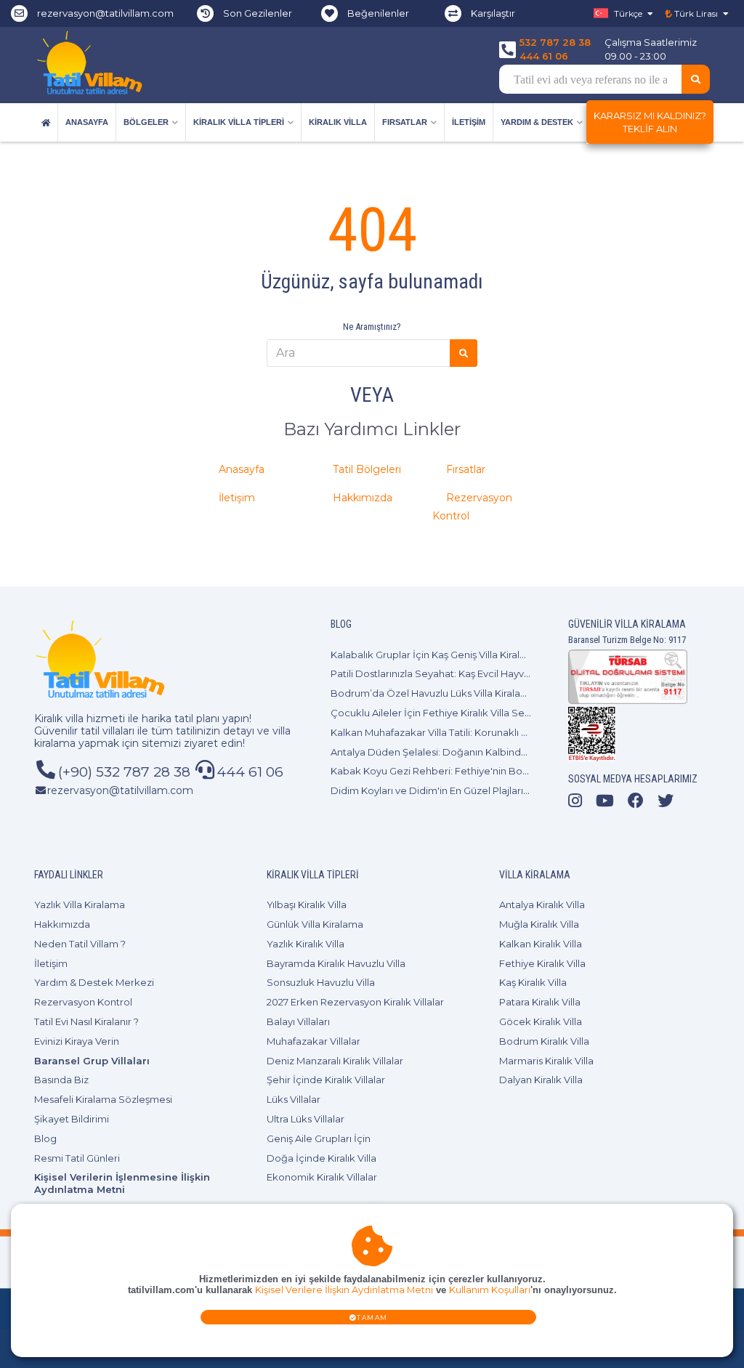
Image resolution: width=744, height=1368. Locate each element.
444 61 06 (543, 56)
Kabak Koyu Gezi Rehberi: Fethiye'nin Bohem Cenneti (457, 771)
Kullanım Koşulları (489, 1289)
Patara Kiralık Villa (540, 1002)
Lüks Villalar (293, 1099)
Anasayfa (86, 122)
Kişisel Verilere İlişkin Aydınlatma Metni (344, 1289)
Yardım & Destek (537, 122)
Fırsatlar (404, 122)
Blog (45, 1138)
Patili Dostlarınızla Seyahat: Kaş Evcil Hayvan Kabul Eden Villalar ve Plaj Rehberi (514, 673)
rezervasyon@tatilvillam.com (105, 13)
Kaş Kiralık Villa (533, 982)
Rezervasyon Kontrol (83, 1002)
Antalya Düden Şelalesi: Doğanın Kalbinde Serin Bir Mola (463, 752)
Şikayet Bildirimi (71, 1119)
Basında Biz (61, 1079)
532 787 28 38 (555, 42)
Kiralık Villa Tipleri (238, 122)
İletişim (468, 122)
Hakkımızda (362, 497)
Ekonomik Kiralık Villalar (322, 1177)
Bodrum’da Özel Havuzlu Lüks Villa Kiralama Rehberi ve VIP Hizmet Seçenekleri (517, 693)
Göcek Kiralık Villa (540, 1021)
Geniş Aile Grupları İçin (319, 1138)
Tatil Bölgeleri (367, 469)
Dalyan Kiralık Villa (541, 1079)
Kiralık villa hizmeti (79, 718)
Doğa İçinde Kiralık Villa (321, 1158)
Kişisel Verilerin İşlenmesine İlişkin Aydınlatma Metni (122, 1183)
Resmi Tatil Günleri (77, 1158)
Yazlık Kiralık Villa (305, 944)
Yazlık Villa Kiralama (79, 904)
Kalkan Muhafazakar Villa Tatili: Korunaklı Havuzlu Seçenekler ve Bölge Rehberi (516, 732)
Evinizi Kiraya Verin (76, 1041)
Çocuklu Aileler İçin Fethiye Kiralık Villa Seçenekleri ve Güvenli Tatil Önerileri (508, 713)
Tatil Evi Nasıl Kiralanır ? (86, 1021)
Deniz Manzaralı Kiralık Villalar (335, 1061)
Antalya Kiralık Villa (542, 904)
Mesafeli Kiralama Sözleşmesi (103, 1099)
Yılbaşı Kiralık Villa (307, 904)
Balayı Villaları (298, 1021)
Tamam (372, 1318)
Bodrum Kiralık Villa (544, 1041)
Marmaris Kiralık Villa (546, 1061)
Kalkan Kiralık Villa (540, 944)
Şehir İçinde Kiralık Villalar (326, 1079)
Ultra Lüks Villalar (305, 1119)
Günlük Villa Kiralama (315, 924)
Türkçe (628, 13)
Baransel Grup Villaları (92, 1061)
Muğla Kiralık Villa (539, 924)
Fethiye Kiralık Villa (542, 963)
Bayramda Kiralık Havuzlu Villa (336, 963)
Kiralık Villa (338, 122)
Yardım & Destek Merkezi (94, 982)
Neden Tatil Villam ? (80, 944)
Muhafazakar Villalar (313, 1041)
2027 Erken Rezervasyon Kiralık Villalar (355, 1002)
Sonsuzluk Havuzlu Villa (321, 982)
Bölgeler (146, 122)
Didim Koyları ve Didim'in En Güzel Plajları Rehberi (447, 790)
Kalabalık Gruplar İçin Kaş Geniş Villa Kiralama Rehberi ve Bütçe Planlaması (504, 654)
